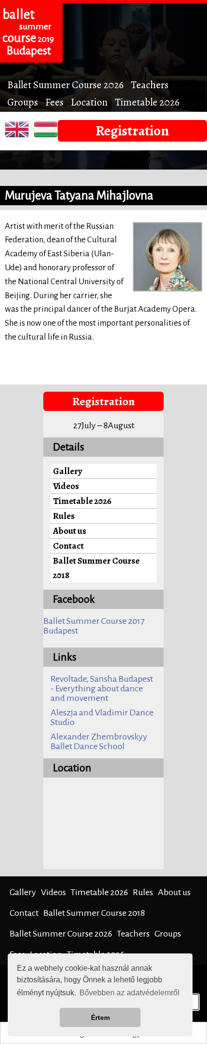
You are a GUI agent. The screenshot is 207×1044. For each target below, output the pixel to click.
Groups (22, 102)
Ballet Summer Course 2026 (65, 85)
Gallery (67, 471)
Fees (54, 102)
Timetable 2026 (147, 102)
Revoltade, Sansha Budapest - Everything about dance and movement (102, 688)
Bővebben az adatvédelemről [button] (129, 993)
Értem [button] (100, 1017)
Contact (68, 546)
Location (89, 102)
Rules (64, 516)
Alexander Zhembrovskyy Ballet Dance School (99, 741)
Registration (132, 130)
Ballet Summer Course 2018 (96, 568)
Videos (66, 486)
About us (69, 531)
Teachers (149, 85)
